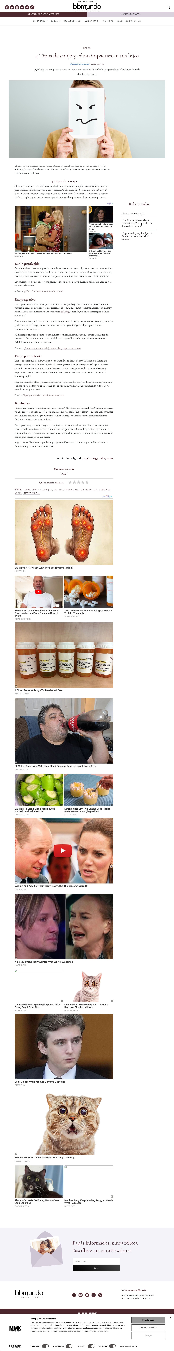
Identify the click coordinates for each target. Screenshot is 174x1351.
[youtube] (22, 7)
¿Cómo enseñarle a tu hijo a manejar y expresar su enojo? (52, 348)
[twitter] (12, 7)
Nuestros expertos (128, 21)
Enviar (96, 1268)
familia (58, 490)
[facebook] (7, 7)
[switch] (69, 1346)
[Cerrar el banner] (170, 1317)
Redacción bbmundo (79, 64)
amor (27, 490)
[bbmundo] (87, 7)
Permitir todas (148, 1320)
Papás (87, 48)
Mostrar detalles (127, 1346)
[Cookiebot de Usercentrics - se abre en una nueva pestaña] (15, 1346)
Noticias (108, 21)
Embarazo (39, 21)
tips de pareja (31, 493)
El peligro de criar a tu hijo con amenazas (43, 395)
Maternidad (91, 21)
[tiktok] (27, 7)
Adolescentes (72, 21)
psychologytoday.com (98, 458)
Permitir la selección (148, 1328)
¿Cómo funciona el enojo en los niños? (43, 291)
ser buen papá (89, 490)
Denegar (148, 1335)
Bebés (55, 21)
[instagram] (17, 7)
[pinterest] (32, 7)
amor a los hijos (42, 490)
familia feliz (72, 490)
